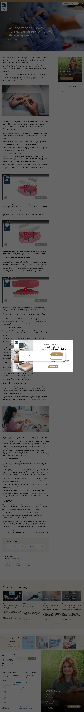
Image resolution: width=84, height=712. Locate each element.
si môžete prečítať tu (25, 358)
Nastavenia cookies (56, 358)
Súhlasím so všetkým (57, 354)
